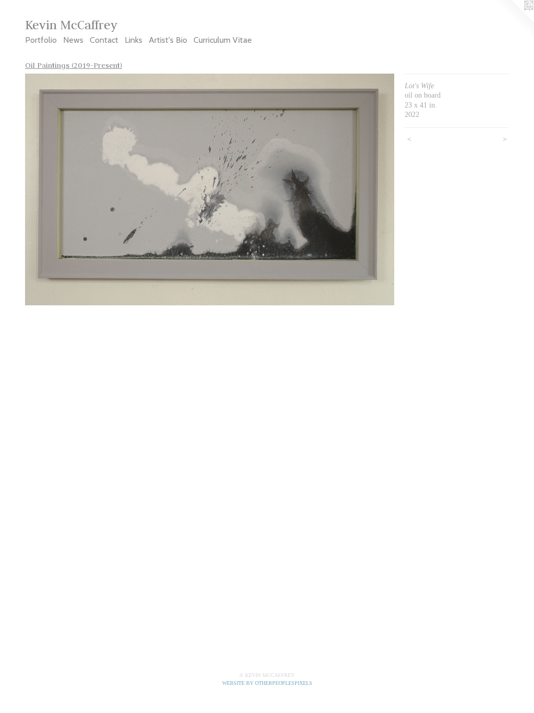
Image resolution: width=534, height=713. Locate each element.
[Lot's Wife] (209, 190)
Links (133, 40)
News (73, 40)
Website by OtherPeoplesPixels (267, 683)
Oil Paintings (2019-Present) (73, 65)
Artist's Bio (168, 40)
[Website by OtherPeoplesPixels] (513, 21)
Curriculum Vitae (222, 40)
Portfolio (41, 40)
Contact (104, 40)
